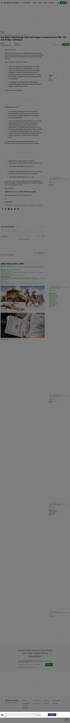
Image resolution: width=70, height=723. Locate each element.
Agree (52, 714)
